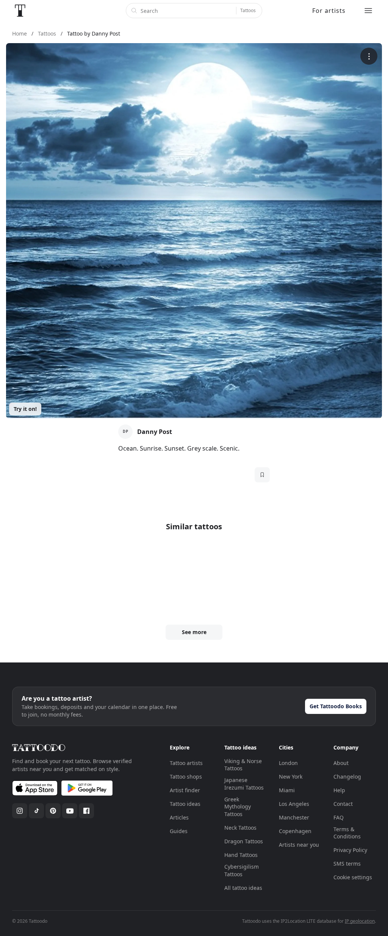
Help (339, 790)
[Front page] (20, 10)
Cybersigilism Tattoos (241, 870)
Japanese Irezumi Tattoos (244, 783)
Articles (179, 817)
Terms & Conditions (347, 833)
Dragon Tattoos (243, 841)
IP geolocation (360, 921)
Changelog (347, 776)
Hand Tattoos (241, 854)
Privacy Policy (350, 850)
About (341, 763)
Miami (287, 790)
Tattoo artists (186, 763)
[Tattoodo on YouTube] (69, 810)
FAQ (338, 817)
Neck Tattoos (240, 827)
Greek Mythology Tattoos (237, 807)
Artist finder (185, 790)
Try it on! (25, 408)
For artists (329, 10)
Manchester (294, 817)
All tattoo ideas (243, 887)
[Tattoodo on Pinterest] (53, 810)
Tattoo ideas (185, 803)
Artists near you (299, 844)
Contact (343, 803)
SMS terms (347, 863)
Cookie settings (352, 877)
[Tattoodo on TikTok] (36, 810)
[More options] (368, 56)
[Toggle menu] (368, 10)
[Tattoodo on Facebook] (86, 810)
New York (290, 776)
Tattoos (248, 10)
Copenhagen (295, 831)
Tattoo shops (186, 776)
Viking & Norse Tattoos (243, 764)
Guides (179, 831)
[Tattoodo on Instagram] (19, 810)
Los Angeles (294, 803)
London (288, 763)
